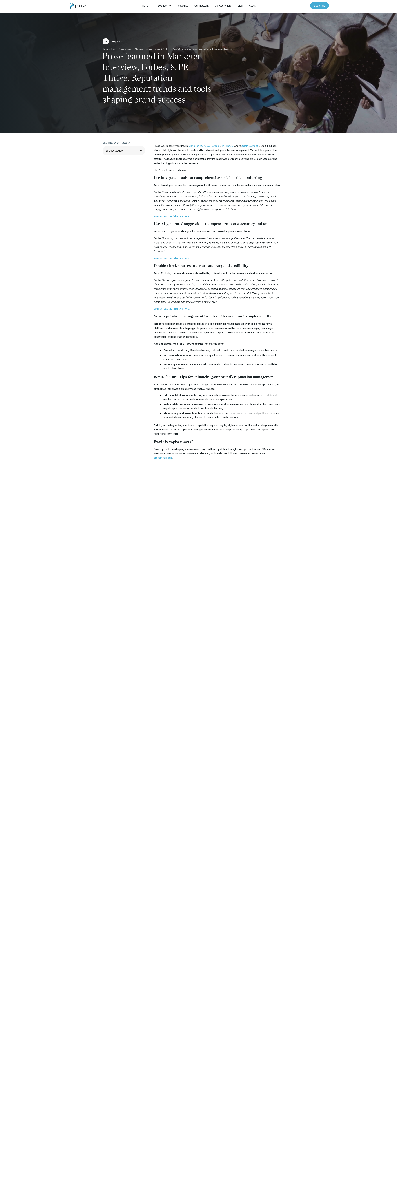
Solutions (163, 5)
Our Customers (223, 5)
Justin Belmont (249, 145)
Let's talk (319, 5)
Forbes (215, 145)
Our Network (201, 5)
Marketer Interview (199, 145)
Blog (240, 5)
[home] (77, 5)
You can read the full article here (171, 216)
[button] (145, 5)
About (252, 5)
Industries (183, 5)
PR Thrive (227, 145)
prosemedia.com (163, 457)
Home (145, 5)
